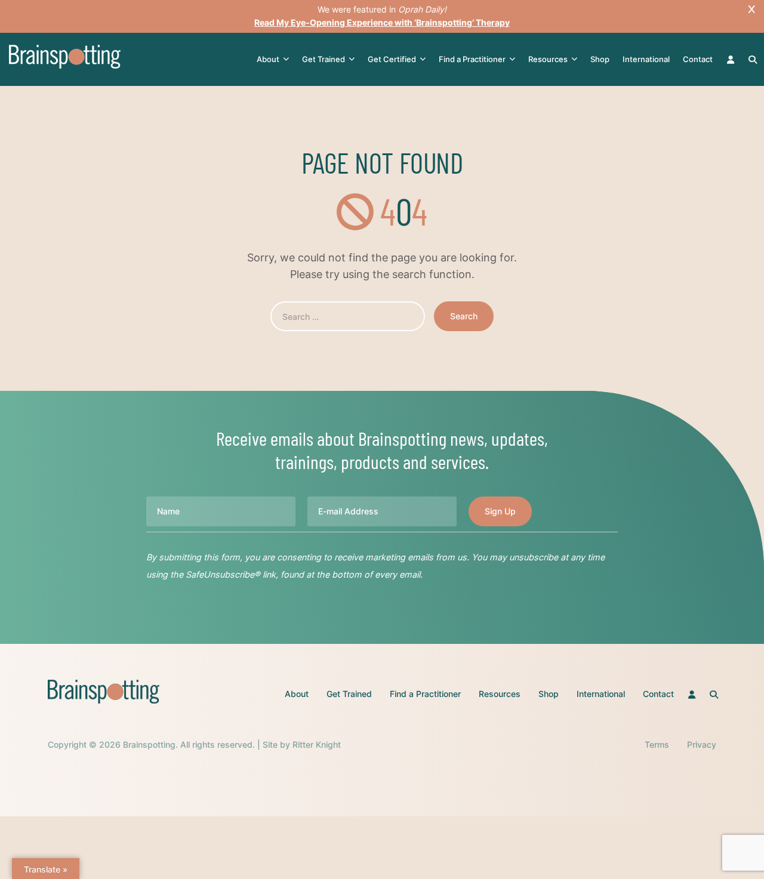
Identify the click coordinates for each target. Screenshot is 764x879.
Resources (548, 59)
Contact (698, 59)
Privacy (701, 744)
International (646, 59)
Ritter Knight (316, 744)
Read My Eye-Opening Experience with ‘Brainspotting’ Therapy (382, 22)
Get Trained (323, 59)
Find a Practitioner (472, 59)
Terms (657, 744)
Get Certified (392, 59)
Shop (599, 59)
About (268, 59)
